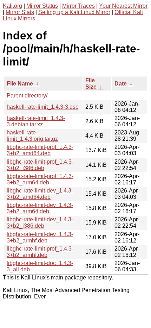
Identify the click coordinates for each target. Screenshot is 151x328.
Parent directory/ (27, 96)
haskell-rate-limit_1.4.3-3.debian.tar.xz (36, 121)
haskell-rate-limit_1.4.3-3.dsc (42, 107)
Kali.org (12, 6)
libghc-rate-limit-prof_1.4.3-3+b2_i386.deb (40, 165)
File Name (20, 84)
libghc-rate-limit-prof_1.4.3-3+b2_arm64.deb (40, 179)
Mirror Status (42, 6)
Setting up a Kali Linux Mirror (74, 12)
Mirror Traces (78, 6)
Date (120, 84)
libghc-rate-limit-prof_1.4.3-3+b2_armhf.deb (40, 252)
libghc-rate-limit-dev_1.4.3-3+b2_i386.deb (40, 222)
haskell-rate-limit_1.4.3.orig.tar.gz (32, 136)
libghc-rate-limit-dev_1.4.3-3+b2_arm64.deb (40, 208)
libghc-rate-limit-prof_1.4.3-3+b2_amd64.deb (40, 150)
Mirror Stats (20, 12)
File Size (91, 83)
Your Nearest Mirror (123, 6)
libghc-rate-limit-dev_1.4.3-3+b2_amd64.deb (40, 194)
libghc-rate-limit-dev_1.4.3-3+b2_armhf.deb (40, 237)
